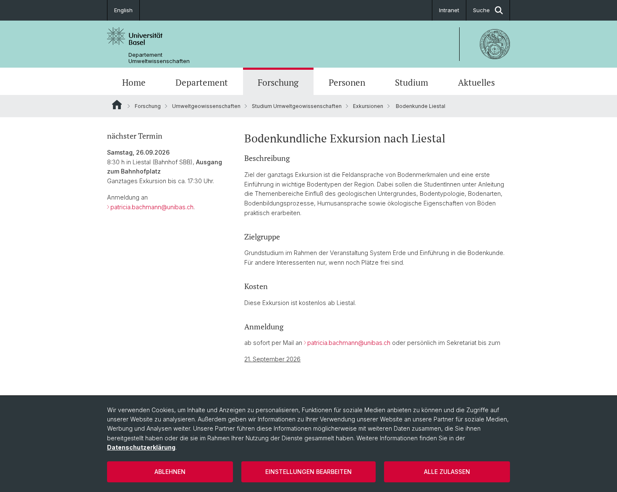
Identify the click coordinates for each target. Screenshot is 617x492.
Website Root (117, 104)
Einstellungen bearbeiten (308, 471)
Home (134, 82)
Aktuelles (476, 82)
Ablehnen (170, 471)
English (123, 10)
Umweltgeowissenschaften (206, 106)
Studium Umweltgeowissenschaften (297, 106)
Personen (347, 82)
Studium (411, 82)
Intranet (449, 10)
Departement (201, 82)
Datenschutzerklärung (141, 447)
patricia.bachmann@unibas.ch (151, 206)
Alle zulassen (447, 471)
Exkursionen (368, 106)
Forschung (278, 82)
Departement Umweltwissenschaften (159, 58)
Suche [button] (481, 10)
